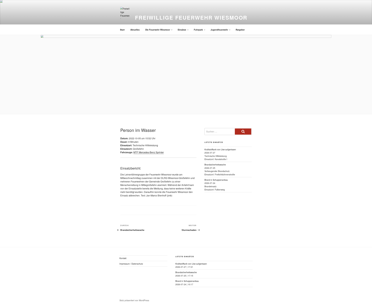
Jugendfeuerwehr (219, 29)
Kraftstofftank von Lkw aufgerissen (220, 149)
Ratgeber (240, 29)
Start (122, 29)
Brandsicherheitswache (215, 164)
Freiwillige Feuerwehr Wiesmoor (191, 17)
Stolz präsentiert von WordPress (134, 300)
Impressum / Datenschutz (131, 263)
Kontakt (122, 258)
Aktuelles (135, 29)
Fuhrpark (198, 29)
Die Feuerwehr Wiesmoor (157, 29)
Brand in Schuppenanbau (216, 179)
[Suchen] (243, 131)
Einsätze (182, 29)
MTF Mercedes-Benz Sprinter (148, 152)
